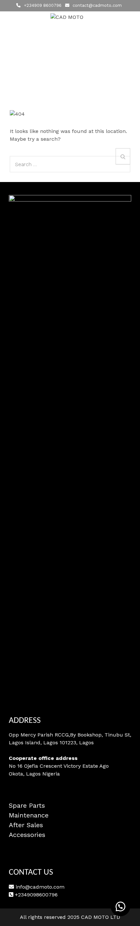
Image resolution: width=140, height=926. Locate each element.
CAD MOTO (70, 26)
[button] (120, 906)
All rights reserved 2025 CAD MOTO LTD (70, 917)
